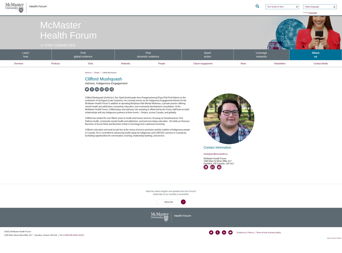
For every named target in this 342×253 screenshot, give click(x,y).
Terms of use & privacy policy (268, 232)
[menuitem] (26, 54)
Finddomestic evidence (148, 54)
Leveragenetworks (261, 54)
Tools (90, 63)
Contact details (321, 63)
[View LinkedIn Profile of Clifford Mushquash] (206, 167)
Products (55, 63)
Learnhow (25, 54)
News (243, 63)
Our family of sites (275, 7)
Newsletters (279, 63)
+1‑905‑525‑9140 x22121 (73, 235)
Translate (312, 13)
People (161, 63)
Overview (18, 63)
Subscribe (168, 202)
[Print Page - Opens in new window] (219, 167)
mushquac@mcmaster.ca (216, 154)
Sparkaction (207, 54)
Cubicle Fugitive (336, 238)
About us (88, 73)
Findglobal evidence (83, 54)
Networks (125, 63)
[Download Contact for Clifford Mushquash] (212, 167)
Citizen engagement (202, 63)
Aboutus (315, 54)
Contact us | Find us (245, 232)
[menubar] (171, 54)
